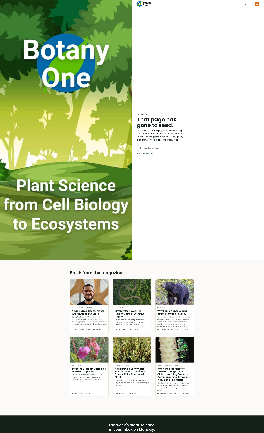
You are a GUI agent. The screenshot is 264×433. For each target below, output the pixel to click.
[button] (257, 4)
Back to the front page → (146, 153)
